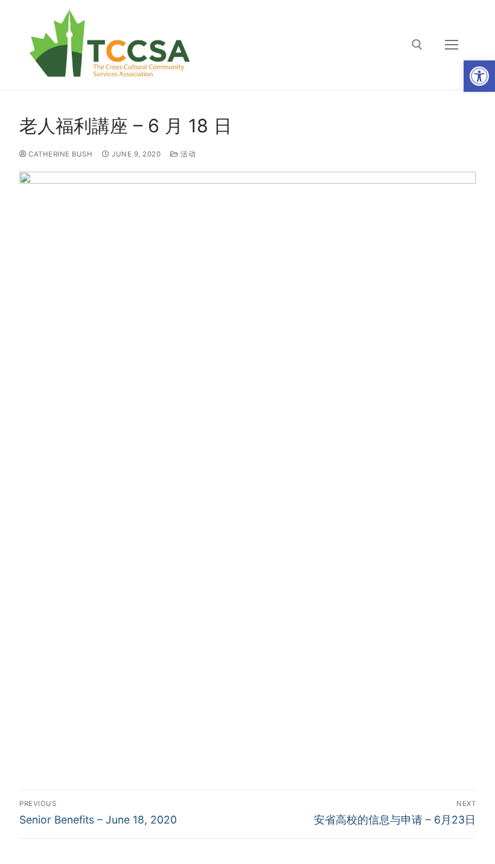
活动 (187, 154)
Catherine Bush (59, 154)
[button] (479, 76)
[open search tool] (417, 44)
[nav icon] (451, 44)
